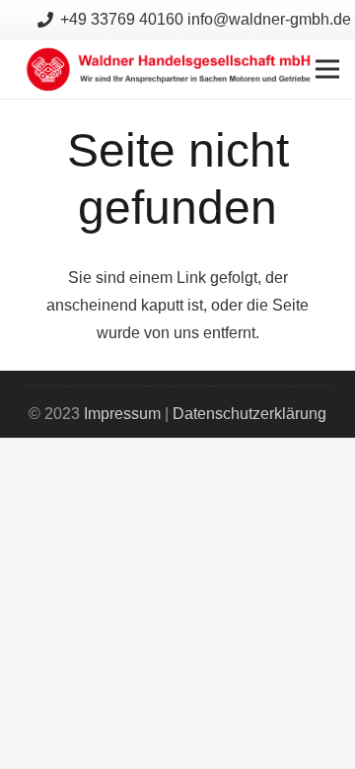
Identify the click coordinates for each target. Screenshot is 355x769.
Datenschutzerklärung (249, 413)
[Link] (169, 69)
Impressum (122, 413)
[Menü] (327, 69)
